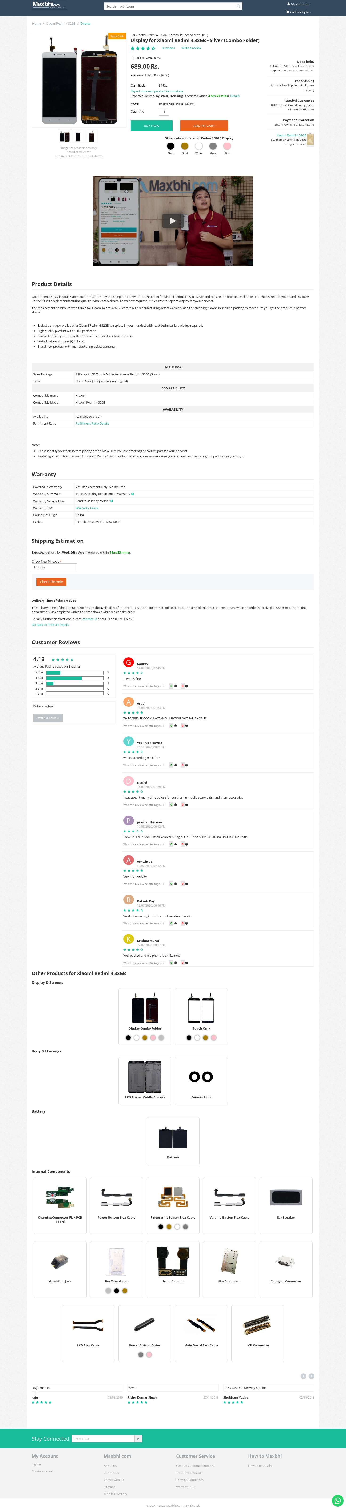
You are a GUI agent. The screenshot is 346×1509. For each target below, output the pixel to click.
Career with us (114, 1480)
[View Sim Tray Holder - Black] (116, 1290)
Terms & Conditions (190, 1480)
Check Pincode (51, 582)
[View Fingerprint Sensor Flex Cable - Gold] (169, 1226)
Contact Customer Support (195, 1465)
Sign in (36, 1464)
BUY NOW (151, 125)
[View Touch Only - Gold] (205, 1037)
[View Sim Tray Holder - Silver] (108, 1290)
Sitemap (109, 1487)
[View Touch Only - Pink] (213, 1037)
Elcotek (195, 1505)
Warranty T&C (186, 1487)
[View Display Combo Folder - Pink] (153, 1037)
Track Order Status (189, 1473)
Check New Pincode (45, 561)
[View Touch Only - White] (197, 1037)
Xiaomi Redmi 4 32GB (61, 23)
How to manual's (260, 1465)
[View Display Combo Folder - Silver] (161, 1037)
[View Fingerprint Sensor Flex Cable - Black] (160, 1226)
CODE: (135, 104)
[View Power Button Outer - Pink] (149, 1354)
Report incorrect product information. (157, 91)
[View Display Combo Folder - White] (136, 1037)
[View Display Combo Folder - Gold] (144, 1037)
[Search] (238, 7)
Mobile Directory (115, 1494)
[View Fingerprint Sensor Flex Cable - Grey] (185, 1226)
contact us (90, 619)
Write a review (191, 48)
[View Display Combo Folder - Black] (128, 1037)
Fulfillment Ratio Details (92, 423)
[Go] (138, 1438)
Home (36, 23)
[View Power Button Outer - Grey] (140, 1354)
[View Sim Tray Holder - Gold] (124, 1290)
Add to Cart (204, 125)
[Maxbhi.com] (49, 4)
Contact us (111, 1473)
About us (110, 1465)
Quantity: (137, 111)
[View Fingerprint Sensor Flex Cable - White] (177, 1226)
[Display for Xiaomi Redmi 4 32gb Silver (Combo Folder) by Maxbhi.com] (79, 80)
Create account (42, 1471)
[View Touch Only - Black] (189, 1037)
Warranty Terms (87, 508)
